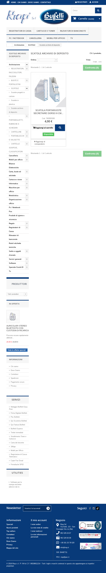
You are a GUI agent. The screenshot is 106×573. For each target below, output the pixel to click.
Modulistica (13, 195)
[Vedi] (60, 127)
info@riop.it (64, 547)
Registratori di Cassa (20, 30)
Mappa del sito (12, 548)
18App (13, 447)
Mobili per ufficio (56, 38)
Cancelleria (35, 38)
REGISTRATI (82, 2)
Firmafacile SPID (17, 464)
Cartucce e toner (46, 30)
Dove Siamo (15, 370)
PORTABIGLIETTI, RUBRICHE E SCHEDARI (16, 124)
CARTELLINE (16, 132)
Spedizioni (14, 378)
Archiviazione (14, 65)
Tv (71, 38)
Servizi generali (15, 259)
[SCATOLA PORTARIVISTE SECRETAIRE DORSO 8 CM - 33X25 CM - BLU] (48, 90)
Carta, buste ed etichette (15, 173)
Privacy (13, 386)
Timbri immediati (17, 433)
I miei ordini (36, 524)
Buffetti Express (17, 429)
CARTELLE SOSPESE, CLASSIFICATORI (16, 148)
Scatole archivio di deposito (16, 110)
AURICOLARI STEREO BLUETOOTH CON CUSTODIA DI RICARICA (17, 328)
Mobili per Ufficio (17, 450)
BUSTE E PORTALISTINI (14, 82)
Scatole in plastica (14, 102)
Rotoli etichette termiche (15, 245)
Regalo (11, 223)
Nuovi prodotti (12, 528)
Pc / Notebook (16, 38)
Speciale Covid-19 (16, 267)
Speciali (9, 524)
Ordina (33, 60)
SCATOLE (15, 88)
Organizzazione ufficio (15, 201)
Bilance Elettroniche (14, 166)
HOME (13, 2)
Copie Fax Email (17, 461)
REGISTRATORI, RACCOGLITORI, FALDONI (16, 72)
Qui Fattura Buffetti (18, 425)
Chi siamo (14, 366)
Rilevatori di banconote (73, 30)
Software (12, 263)
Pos (10, 211)
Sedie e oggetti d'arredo (15, 253)
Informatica (13, 184)
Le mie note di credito (39, 528)
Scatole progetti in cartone (17, 94)
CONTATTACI (45, 2)
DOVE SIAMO (33, 2)
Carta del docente (17, 443)
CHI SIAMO (22, 2)
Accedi (95, 2)
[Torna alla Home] (9, 45)
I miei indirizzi (36, 531)
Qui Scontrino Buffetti (19, 421)
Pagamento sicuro (17, 382)
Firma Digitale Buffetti (19, 413)
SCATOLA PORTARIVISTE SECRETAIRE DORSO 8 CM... (48, 112)
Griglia (95, 61)
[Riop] (21, 16)
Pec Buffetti (15, 417)
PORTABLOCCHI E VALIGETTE (16, 138)
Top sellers (10, 531)
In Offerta (14, 303)
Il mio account (39, 520)
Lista (100, 61)
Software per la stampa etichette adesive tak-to (15, 484)
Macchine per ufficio (14, 189)
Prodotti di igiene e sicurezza (16, 217)
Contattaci (14, 374)
